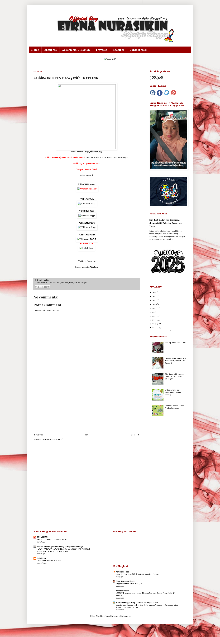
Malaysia (84, 283)
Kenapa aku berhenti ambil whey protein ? (52, 539)
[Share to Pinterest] (48, 286)
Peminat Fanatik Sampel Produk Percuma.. (174, 407)
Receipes (118, 49)
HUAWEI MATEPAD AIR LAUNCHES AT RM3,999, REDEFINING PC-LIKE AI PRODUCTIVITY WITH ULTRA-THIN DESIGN (63, 550)
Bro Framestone (122, 591)
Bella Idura (41, 558)
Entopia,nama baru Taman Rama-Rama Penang (173, 392)
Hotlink (77, 283)
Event (71, 283)
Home (35, 49)
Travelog (101, 49)
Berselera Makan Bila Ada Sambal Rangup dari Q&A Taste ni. (175, 360)
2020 (154, 304)
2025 (154, 292)
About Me (50, 49)
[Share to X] (42, 286)
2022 (154, 296)
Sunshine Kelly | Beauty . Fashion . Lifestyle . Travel (137, 603)
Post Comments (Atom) (53, 439)
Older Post (135, 435)
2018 (154, 312)
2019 (154, 308)
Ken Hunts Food (122, 572)
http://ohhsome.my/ (93, 152)
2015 (154, 324)
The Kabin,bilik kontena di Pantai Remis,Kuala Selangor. (175, 376)
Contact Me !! (138, 49)
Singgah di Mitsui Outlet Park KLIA (129, 584)
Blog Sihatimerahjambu (125, 581)
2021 (154, 300)
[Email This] (36, 286)
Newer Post (38, 435)
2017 (154, 316)
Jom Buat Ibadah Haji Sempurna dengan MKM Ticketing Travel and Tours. (165, 223)
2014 (58, 283)
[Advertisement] (86, 407)
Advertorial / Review (76, 49)
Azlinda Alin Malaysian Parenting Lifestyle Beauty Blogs (60, 547)
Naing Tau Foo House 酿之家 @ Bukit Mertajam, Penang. (137, 574)
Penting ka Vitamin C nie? (175, 343)
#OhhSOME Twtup (87, 235)
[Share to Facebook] (45, 286)
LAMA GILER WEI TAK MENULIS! (49, 561)
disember (64, 283)
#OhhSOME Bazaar (87, 184)
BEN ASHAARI (42, 537)
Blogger (127, 616)
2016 (154, 320)
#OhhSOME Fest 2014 (48, 283)
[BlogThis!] (39, 286)
